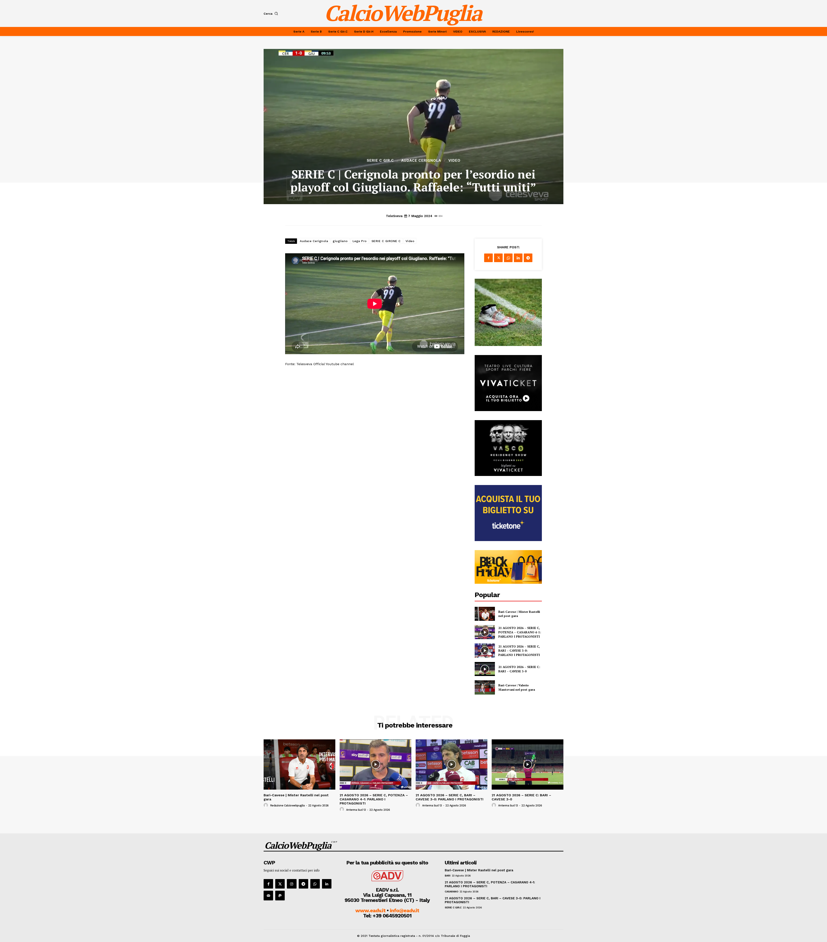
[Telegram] (528, 257)
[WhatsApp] (508, 257)
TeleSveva (394, 216)
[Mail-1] (268, 895)
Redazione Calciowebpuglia (287, 805)
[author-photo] (266, 805)
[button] (272, 13)
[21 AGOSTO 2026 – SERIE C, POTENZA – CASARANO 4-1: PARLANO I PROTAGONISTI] (485, 632)
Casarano (451, 891)
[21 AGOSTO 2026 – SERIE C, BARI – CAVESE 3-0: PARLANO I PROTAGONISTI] (485, 650)
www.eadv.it (370, 911)
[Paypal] (280, 895)
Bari (447, 875)
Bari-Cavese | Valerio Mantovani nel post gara (516, 687)
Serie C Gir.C (380, 160)
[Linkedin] (518, 257)
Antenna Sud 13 (356, 809)
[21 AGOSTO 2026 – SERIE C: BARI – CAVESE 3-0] (485, 669)
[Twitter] (498, 257)
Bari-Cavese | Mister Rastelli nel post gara (296, 797)
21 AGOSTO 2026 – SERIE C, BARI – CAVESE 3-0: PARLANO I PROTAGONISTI (519, 650)
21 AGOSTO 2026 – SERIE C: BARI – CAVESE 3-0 (519, 669)
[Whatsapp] (315, 884)
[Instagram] (291, 884)
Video (454, 160)
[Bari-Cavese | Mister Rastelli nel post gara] (485, 614)
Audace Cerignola (421, 160)
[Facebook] (488, 257)
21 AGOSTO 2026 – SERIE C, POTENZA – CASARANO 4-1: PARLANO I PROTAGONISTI (519, 632)
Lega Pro (360, 241)
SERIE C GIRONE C (386, 241)
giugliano (340, 241)
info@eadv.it (404, 911)
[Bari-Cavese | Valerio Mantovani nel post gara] (485, 687)
